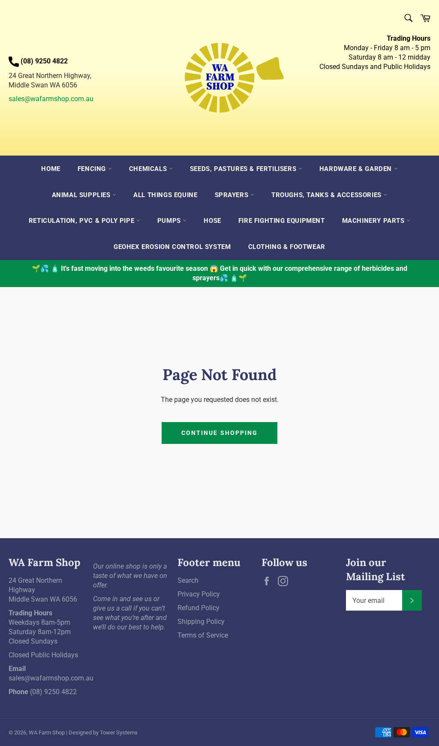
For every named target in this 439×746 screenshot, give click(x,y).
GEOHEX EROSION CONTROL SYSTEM (172, 247)
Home (50, 169)
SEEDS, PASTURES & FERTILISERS (244, 169)
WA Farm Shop (47, 732)
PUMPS (170, 221)
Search (187, 580)
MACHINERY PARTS (374, 221)
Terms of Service (202, 635)
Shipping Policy (201, 621)
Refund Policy (198, 608)
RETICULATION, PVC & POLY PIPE (82, 221)
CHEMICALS (149, 169)
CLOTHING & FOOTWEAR (286, 247)
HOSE (212, 221)
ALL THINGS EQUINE (165, 195)
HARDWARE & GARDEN (356, 169)
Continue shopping (219, 432)
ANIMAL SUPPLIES (82, 195)
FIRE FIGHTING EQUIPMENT (281, 221)
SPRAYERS (232, 195)
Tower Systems (119, 732)
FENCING (93, 169)
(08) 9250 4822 (53, 692)
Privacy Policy (198, 594)
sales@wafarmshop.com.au (51, 99)
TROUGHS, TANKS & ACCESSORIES (327, 195)
